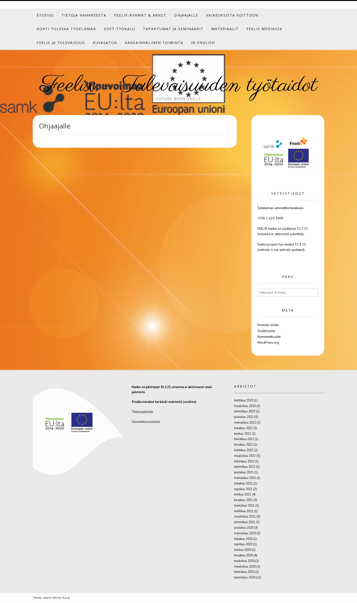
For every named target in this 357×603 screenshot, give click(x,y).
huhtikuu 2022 (243, 450)
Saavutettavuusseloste (146, 422)
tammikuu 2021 (244, 522)
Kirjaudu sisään (268, 325)
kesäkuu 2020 (243, 555)
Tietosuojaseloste (142, 412)
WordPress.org (268, 342)
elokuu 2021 (242, 494)
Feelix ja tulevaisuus (61, 42)
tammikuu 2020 (244, 577)
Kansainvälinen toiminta (154, 42)
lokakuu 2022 (243, 428)
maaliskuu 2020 (245, 566)
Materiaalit (225, 28)
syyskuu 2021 (243, 489)
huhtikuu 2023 (243, 400)
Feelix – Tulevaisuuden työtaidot (178, 85)
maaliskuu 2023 (245, 406)
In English (203, 42)
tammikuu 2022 (244, 467)
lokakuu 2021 (243, 483)
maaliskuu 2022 (245, 456)
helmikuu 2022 (244, 461)
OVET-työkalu (119, 28)
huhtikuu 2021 (243, 511)
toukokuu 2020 (244, 561)
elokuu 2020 (242, 550)
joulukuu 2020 (244, 528)
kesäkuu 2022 (243, 444)
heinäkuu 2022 (244, 439)
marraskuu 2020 (245, 533)
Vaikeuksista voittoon (232, 15)
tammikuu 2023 (244, 411)
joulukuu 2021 (244, 472)
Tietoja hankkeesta (84, 15)
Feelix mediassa (264, 28)
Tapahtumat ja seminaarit (173, 28)
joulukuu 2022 (244, 417)
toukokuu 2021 (244, 505)
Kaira (66, 597)
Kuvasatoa (105, 42)
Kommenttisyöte (269, 336)
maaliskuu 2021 (245, 516)
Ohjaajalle (186, 15)
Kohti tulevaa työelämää (66, 28)
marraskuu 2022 (245, 422)
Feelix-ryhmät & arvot (140, 15)
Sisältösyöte (266, 331)
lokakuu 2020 (243, 539)
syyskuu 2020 (243, 544)
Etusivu (45, 15)
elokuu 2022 (242, 434)
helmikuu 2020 (244, 572)
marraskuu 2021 (245, 478)
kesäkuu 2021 (243, 500)
